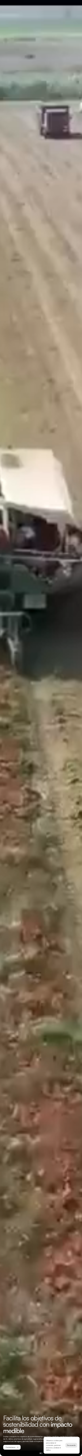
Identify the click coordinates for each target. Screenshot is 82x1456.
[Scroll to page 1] (40, 1453)
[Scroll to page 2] (42, 1453)
